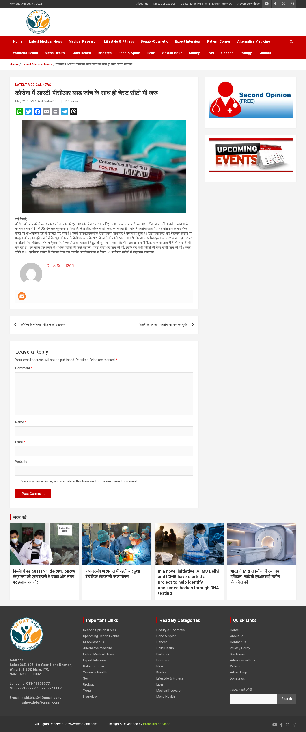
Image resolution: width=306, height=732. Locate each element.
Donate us (237, 678)
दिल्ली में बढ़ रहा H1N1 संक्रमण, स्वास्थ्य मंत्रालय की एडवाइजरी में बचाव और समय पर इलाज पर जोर (44, 577)
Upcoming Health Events (101, 636)
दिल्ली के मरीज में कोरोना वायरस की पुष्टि (163, 325)
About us (142, 3)
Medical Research (83, 41)
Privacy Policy (240, 648)
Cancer (227, 53)
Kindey (194, 53)
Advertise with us (248, 3)
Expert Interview (222, 3)
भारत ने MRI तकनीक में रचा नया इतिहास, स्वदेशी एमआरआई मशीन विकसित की (255, 577)
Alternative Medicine (253, 41)
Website (21, 462)
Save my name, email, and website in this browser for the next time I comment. (79, 481)
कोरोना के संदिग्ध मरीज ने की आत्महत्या (44, 325)
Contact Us (238, 642)
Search (287, 699)
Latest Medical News (45, 41)
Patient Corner (219, 41)
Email (20, 442)
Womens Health (25, 53)
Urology (245, 53)
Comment (23, 368)
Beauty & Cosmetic (170, 630)
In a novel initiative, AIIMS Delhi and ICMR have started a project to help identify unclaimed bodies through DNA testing (188, 582)
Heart (151, 53)
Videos (235, 666)
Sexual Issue (172, 53)
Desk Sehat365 (47, 101)
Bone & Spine (129, 53)
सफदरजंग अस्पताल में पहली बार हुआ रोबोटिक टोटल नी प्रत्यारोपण (113, 574)
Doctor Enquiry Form (194, 3)
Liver (210, 53)
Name (20, 422)
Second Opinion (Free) (99, 630)
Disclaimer (237, 654)
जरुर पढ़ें (19, 517)
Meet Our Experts (164, 3)
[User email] (22, 296)
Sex (85, 678)
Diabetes (105, 53)
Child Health (81, 53)
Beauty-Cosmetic (154, 41)
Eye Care (162, 660)
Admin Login (239, 672)
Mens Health (55, 53)
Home (17, 41)
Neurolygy (90, 697)
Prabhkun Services (156, 724)
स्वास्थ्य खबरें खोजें (241, 690)
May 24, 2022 (24, 101)
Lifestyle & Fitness (119, 41)
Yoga (87, 691)
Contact (265, 53)
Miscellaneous (93, 642)
